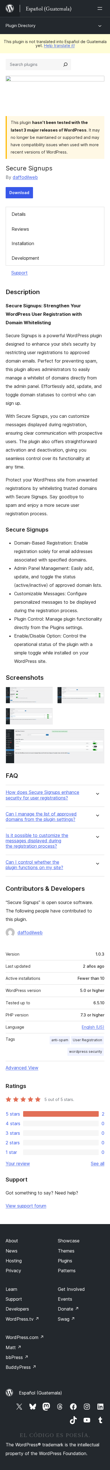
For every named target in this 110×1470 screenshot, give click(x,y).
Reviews (20, 229)
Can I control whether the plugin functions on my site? (34, 865)
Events (65, 1299)
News (11, 1251)
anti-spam (59, 1040)
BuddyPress (21, 1367)
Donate (68, 1309)
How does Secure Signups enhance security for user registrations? (42, 795)
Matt (13, 1347)
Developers (17, 1309)
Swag (66, 1319)
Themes (66, 1251)
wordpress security (85, 1051)
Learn (11, 1289)
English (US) (93, 1027)
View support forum (26, 1206)
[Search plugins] (65, 64)
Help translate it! (59, 45)
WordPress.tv (22, 1319)
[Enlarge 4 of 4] (97, 737)
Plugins (65, 1261)
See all (97, 1163)
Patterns (67, 1270)
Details (19, 214)
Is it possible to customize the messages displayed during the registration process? (37, 841)
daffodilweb (25, 177)
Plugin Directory (21, 25)
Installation (23, 243)
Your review (18, 1163)
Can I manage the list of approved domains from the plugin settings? (41, 816)
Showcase (69, 1240)
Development (25, 258)
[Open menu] (101, 8)
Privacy (13, 1270)
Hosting (14, 1261)
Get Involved (71, 1289)
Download (19, 192)
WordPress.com (25, 1337)
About (12, 1240)
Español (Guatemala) (40, 1393)
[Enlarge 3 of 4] (45, 715)
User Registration (87, 1040)
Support (19, 273)
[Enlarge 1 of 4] (45, 694)
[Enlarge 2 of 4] (97, 694)
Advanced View (22, 1068)
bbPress (17, 1357)
